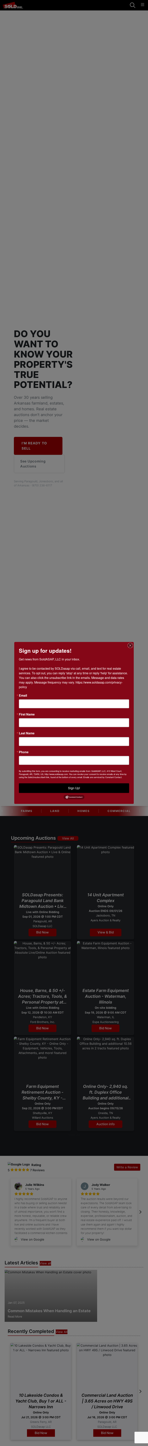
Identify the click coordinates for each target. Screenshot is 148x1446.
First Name (27, 714)
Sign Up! (74, 788)
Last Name (26, 733)
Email (23, 695)
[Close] (130, 645)
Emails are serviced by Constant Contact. (102, 777)
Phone (24, 752)
